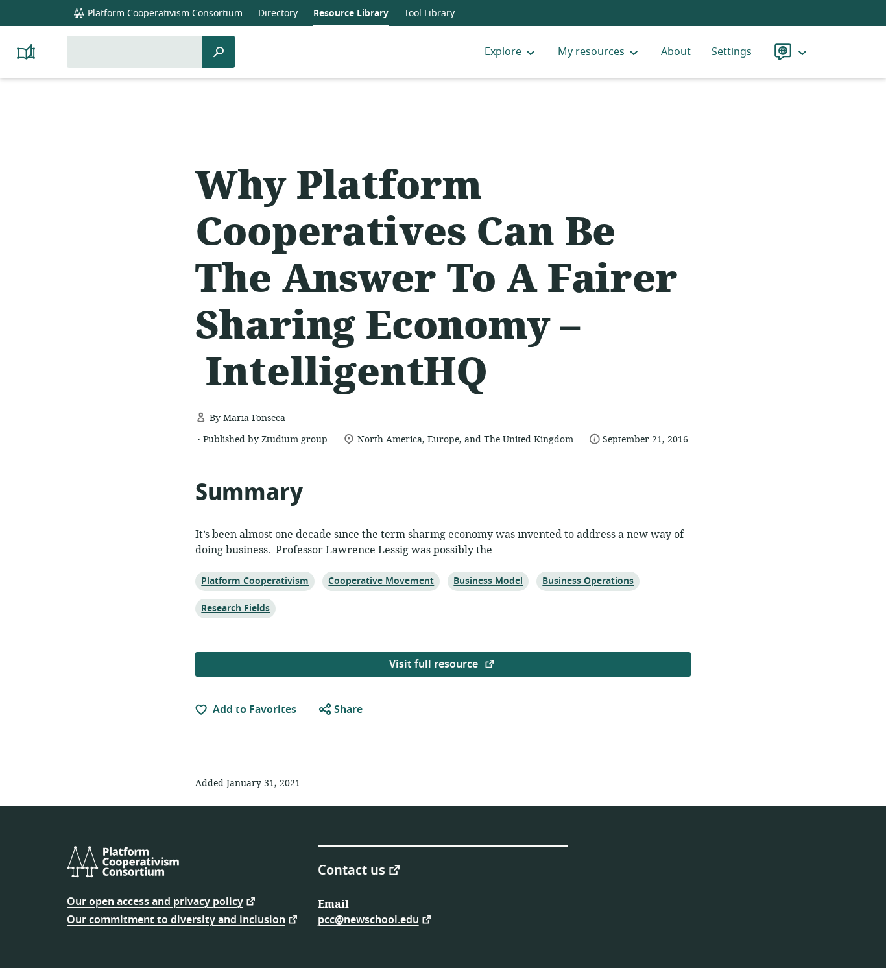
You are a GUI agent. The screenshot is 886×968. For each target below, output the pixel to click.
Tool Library (429, 13)
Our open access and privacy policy (155, 901)
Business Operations (588, 581)
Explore (503, 52)
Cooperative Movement (381, 581)
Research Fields (235, 608)
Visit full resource (435, 664)
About (676, 52)
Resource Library (351, 13)
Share (347, 710)
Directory (278, 13)
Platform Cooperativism (254, 581)
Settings (732, 52)
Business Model (488, 581)
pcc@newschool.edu (368, 919)
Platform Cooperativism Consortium (164, 13)
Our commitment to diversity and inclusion (176, 919)
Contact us (351, 869)
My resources (591, 52)
